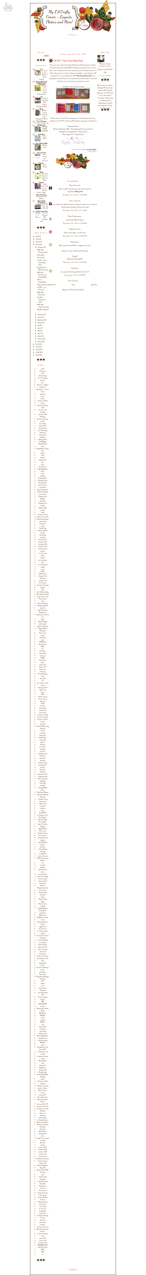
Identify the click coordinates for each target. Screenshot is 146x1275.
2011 (37, 347)
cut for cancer (42, 583)
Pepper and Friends (42, 956)
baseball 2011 (42, 460)
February (40, 339)
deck (42, 601)
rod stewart (42, 1029)
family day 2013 (42, 687)
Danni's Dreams (41, 121)
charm (42, 526)
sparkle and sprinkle (42, 1086)
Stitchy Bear (42, 1131)
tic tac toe (42, 1199)
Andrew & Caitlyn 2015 (42, 406)
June (39, 328)
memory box (42, 883)
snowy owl (42, 1083)
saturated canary (42, 1040)
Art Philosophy (42, 430)
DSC (42, 646)
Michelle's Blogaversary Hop (42, 886)
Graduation (42, 758)
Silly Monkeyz (43, 1072)
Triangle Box (42, 1211)
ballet (42, 455)
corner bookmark (42, 564)
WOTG (42, 1249)
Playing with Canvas (43, 285)
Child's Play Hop (42, 530)
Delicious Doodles (43, 603)
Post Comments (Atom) (77, 290)
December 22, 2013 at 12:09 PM (75, 195)
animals (42, 421)
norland (42, 924)
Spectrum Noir (42, 1090)
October (40, 317)
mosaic (42, 897)
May (39, 331)
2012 (37, 344)
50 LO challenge (42, 378)
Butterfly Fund (42, 503)
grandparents (42, 765)
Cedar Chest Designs (42, 519)
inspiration (43, 806)
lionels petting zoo (43, 856)
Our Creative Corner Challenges (42, 936)
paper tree (43, 951)
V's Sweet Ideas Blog (41, 211)
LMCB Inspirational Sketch (42, 859)
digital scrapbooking (42, 626)
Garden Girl (42, 735)
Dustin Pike (42, 653)
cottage (43, 567)
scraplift (42, 1054)
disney (42, 635)
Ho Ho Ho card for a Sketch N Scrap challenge (43, 75)
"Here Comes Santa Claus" (84, 76)
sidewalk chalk (43, 1070)
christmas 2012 (42, 542)
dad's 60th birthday (42, 592)
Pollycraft (42, 990)
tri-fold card (42, 1208)
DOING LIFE (41, 125)
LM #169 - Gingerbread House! (41, 299)
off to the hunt (43, 929)
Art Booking (42, 428)
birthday (42, 476)
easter (42, 662)
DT (43, 649)
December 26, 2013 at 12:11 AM (75, 210)
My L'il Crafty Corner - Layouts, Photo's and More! (59, 16)
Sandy (41, 109)
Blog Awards (43, 483)
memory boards (42, 881)
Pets (42, 960)
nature (42, 919)
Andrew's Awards (42, 419)
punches (42, 1006)
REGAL (42, 1022)
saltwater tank (43, 1033)
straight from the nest (42, 1138)
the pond (42, 1188)
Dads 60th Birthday (42, 594)
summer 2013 (43, 1156)
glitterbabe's (41, 134)
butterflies (42, 501)
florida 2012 (42, 712)
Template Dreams (43, 1181)
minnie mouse (43, 890)
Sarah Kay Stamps (42, 1036)
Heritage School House (42, 788)
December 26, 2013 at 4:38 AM (75, 223)
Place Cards (42, 974)
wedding (42, 1224)
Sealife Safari (42, 1061)
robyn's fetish (42, 1026)
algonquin (42, 394)
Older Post (94, 285)
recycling (42, 1020)
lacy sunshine (42, 835)
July (39, 325)
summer (42, 1145)
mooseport (43, 894)
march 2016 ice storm (42, 870)
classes (43, 555)
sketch (42, 1079)
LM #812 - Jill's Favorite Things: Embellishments (42, 90)
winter (42, 1236)
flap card (42, 701)
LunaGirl (42, 865)
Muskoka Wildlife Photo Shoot (42, 909)
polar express (42, 988)
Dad (42, 589)
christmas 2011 (42, 539)
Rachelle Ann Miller (43, 1008)
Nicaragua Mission (42, 922)
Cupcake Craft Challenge (43, 577)
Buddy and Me (42, 496)
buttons (43, 505)
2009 (38, 352)
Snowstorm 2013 (43, 1081)
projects (42, 999)
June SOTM (42, 813)
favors (42, 692)
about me (42, 380)
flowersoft (42, 724)
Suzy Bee (42, 1168)
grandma (42, 760)
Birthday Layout (42, 480)
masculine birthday (42, 876)
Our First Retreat (43, 940)
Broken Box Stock (42, 492)
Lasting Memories (43, 838)
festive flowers (43, 699)
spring (42, 1092)
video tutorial (42, 1222)
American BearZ (43, 401)
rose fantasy (42, 1031)
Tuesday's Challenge (42, 1215)
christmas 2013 (42, 544)
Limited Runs (42, 853)
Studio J (42, 1142)
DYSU (42, 658)
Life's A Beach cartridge (42, 850)
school (42, 1045)
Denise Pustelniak (73, 216)
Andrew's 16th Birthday (42, 415)
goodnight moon (42, 753)
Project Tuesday (42, 997)
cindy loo (42, 551)
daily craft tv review (42, 596)
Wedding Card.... (44, 146)
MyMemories (42, 915)
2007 (42, 369)
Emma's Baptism (42, 674)
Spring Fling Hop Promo (43, 1100)
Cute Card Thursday (42, 585)
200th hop (42, 371)
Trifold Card (42, 1213)
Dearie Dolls (42, 599)
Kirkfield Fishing (42, 833)
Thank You (42, 1183)
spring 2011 (42, 1095)
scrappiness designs (42, 1056)
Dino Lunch (42, 633)
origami (42, 933)
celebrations (42, 523)
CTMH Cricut (42, 574)
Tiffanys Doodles (42, 1202)
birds (42, 473)
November (41, 314)
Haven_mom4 (73, 201)
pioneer (42, 970)
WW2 (42, 1252)
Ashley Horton (42, 439)
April (39, 333)
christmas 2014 (42, 546)
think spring (42, 1195)
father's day (42, 690)
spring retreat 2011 (42, 1104)
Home (73, 285)
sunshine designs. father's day (43, 1162)
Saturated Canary (41, 195)
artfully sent (42, 435)
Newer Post (52, 285)
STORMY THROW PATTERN (45, 129)
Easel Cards (42, 660)
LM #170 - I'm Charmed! (41, 288)
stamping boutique (43, 1120)
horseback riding (42, 799)
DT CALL (43, 651)
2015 (37, 239)
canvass (42, 510)
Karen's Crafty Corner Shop (42, 820)
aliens (42, 396)
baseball (42, 457)
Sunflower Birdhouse (42, 1158)
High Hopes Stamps (42, 792)
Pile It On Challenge (42, 967)
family (42, 685)
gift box (42, 742)
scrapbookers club (43, 1051)
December (41, 247)
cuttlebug (42, 587)
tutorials (42, 1218)
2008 (38, 355)
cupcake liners (43, 580)
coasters (42, 558)
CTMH (42, 571)
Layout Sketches (42, 842)
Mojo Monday (42, 892)
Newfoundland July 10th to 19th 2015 (44, 206)
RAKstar (42, 1015)
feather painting (42, 696)
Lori (41, 96)
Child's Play (42, 528)
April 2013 (42, 426)
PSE (42, 1001)
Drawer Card (43, 644)
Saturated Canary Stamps (41, 197)
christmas (42, 537)
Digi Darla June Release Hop (42, 611)
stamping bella (43, 1117)
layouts (43, 844)
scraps (42, 1058)
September (41, 320)
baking (42, 453)
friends (43, 731)
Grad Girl (42, 756)
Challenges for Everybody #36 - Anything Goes (73, 131)
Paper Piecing (45, 166)
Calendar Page (42, 508)
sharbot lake (42, 1065)
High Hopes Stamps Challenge (42, 795)
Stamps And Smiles (42, 1122)
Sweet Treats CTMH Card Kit (42, 1171)
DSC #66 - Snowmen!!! (41, 293)
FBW (42, 694)
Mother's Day (43, 899)
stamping (42, 1115)
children (42, 533)
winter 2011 (42, 1238)
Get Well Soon (43, 737)
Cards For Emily (42, 514)
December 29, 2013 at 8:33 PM (75, 262)
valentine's (43, 1220)
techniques (43, 1179)
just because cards (43, 815)
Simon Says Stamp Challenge (42, 1075)
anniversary (42, 423)
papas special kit (42, 947)
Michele (41, 182)
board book (43, 487)
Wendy (41, 172)
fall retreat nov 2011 (42, 683)
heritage (42, 785)
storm (42, 1136)
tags (42, 1174)
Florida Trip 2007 (42, 717)
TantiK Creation (73, 229)
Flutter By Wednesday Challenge (42, 727)
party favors (42, 954)
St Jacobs (42, 1111)
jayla (42, 810)
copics (42, 562)
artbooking (43, 432)
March (40, 336)
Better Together (44, 137)
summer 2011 (42, 1154)
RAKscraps (42, 1013)
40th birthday (43, 376)
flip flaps (42, 706)
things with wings (43, 1193)
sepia (42, 1063)
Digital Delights (42, 621)
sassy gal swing (42, 1038)
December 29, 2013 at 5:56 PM (75, 236)
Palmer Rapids (42, 945)
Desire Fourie (73, 185)
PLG (42, 981)
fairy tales (42, 678)
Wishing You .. (41, 255)
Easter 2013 (42, 667)
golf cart (42, 751)
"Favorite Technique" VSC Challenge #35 (44, 217)
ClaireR (73, 268)
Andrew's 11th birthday (43, 411)
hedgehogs (43, 781)
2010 (37, 349)
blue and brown (42, 485)
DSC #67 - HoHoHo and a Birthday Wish (42, 274)
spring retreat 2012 (42, 1106)
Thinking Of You (42, 1197)
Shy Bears (42, 1067)
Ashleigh (42, 437)
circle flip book (43, 553)
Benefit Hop (42, 467)
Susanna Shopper (43, 1165)
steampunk (43, 1129)
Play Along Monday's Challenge (42, 977)
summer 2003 (42, 1147)
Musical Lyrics (43, 904)
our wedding (42, 942)
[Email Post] (87, 149)
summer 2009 (42, 1152)
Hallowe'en (43, 769)
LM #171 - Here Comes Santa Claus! (41, 262)
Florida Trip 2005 (42, 715)
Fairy (42, 676)
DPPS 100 (42, 642)
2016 (37, 236)
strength (42, 1140)
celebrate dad (42, 521)
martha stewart (42, 874)
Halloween (42, 772)
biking (42, 471)
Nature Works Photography (41, 201)
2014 (37, 242)
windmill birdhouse (42, 1234)
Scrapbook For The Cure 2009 (42, 1048)
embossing (43, 671)
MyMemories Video (42, 917)
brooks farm (42, 494)
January (40, 341)
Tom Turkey (42, 1206)
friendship (43, 733)
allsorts (43, 398)
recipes (43, 1017)
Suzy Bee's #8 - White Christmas (42, 268)
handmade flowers (43, 774)
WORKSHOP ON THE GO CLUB (43, 1246)
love (42, 863)
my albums (43, 913)
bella (42, 464)
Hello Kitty (43, 783)
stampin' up (42, 1113)
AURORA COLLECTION (42, 443)
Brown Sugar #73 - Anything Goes (73, 134)
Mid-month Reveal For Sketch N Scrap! (45, 177)
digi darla (42, 608)
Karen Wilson (106, 64)
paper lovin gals (42, 949)
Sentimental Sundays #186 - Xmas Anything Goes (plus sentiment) (73, 129)
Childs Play (42, 535)
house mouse (42, 801)
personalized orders (42, 958)
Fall (43, 681)
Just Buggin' (42, 817)
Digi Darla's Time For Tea (42, 616)
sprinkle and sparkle (42, 1108)
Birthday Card (42, 478)
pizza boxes (42, 972)
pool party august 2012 (42, 993)
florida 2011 (42, 710)
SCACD (42, 1042)
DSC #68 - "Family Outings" (42, 251)
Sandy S (73, 242)
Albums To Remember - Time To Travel (42, 389)
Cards (42, 512)
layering (42, 840)
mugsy (42, 901)
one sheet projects (43, 931)
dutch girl (42, 655)
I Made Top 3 (42, 803)
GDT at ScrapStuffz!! (41, 281)
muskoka (42, 906)
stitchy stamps (43, 1133)
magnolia (42, 867)
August (40, 322)
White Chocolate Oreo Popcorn (43, 1230)
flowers (43, 721)
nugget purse (42, 926)
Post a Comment (73, 281)
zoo (43, 1254)
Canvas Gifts (40, 257)
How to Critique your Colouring (44, 157)
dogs (42, 640)
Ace (42, 382)
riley (42, 1024)
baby (42, 446)
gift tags (42, 744)
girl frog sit (42, 747)
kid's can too (42, 831)
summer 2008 (42, 1149)
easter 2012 (42, 665)
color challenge (42, 560)
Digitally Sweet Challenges (42, 629)
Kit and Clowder (41, 153)
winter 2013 (42, 1240)
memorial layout (42, 879)
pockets (43, 983)
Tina (41, 69)
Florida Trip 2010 (43, 719)
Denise (41, 163)
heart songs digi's (43, 778)
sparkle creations (42, 1088)
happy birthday (42, 776)
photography (42, 963)
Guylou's (42, 767)
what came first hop (42, 1227)
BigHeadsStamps (43, 469)
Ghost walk (43, 740)
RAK (42, 1010)
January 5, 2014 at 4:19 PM (75, 275)
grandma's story (42, 762)
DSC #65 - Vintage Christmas (43, 305)
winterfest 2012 (42, 1243)
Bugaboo (42, 498)
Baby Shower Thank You (42, 449)
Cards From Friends (42, 517)
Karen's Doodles (42, 824)
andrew (43, 403)
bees (42, 462)
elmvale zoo (42, 669)
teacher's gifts (43, 1177)
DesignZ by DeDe (42, 605)
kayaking (42, 826)
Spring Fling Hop (43, 1097)
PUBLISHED (42, 1004)
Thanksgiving (42, 1186)
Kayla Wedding (43, 828)
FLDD (43, 703)
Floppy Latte (42, 708)
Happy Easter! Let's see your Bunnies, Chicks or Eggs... (42, 188)
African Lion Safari (42, 385)
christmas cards (42, 549)
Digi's (42, 619)
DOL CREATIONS (41, 143)
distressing (42, 637)
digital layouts (42, 624)
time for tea (42, 1204)
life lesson (42, 847)
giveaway (42, 749)
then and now (42, 1190)
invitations (43, 808)
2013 (37, 244)
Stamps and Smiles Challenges (42, 1125)
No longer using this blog (41, 123)
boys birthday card (42, 489)
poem (42, 985)
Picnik (42, 965)
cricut (42, 569)
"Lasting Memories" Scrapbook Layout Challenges (41, 82)
